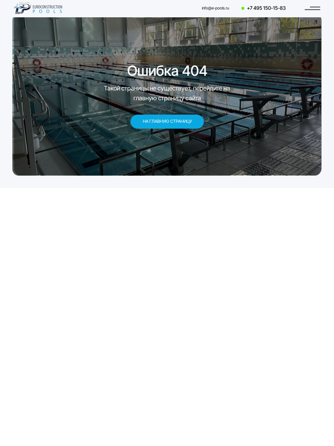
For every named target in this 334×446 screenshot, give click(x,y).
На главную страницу (167, 121)
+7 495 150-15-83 (266, 8)
